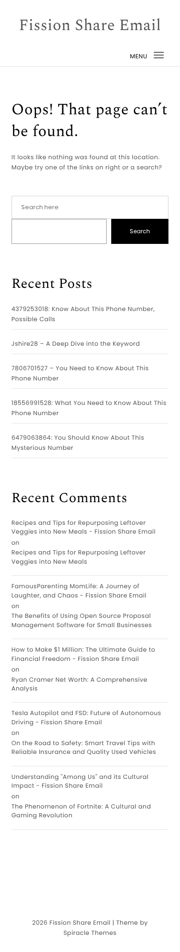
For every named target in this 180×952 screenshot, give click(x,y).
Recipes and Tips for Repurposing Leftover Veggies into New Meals (79, 557)
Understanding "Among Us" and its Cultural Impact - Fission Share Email (80, 781)
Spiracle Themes (89, 932)
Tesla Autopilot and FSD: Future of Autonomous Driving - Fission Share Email (87, 718)
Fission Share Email (90, 26)
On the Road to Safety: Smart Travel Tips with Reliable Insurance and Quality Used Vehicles (84, 748)
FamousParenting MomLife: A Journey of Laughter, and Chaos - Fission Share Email (79, 591)
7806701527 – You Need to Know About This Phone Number (80, 373)
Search (140, 231)
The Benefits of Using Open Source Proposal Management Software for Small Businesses (82, 620)
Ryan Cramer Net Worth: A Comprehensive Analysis (80, 684)
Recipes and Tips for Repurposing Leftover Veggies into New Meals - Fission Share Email (84, 527)
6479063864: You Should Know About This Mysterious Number (78, 442)
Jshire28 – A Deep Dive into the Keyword (76, 343)
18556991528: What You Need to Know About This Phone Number (89, 407)
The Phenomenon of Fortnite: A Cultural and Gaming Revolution (81, 811)
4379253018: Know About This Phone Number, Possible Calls (83, 314)
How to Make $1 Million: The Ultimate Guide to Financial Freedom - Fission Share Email (84, 654)
